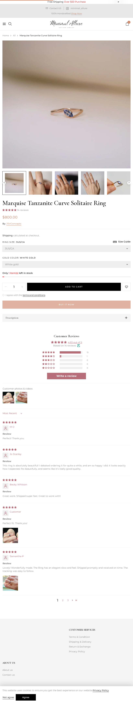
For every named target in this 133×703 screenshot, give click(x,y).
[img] (10, 422)
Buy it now (66, 304)
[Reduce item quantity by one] (6, 287)
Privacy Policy (77, 651)
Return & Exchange (80, 646)
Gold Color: (19, 258)
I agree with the (25, 295)
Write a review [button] (66, 375)
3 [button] (68, 600)
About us (7, 670)
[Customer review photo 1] (10, 535)
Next (129, 182)
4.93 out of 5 (75, 342)
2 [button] (62, 600)
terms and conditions (34, 295)
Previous (4, 182)
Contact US (55, 8)
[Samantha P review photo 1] (10, 583)
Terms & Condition (79, 636)
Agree (25, 697)
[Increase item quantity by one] (22, 287)
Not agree (8, 697)
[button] (9, 210)
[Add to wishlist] (126, 287)
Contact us (8, 674)
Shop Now (76, 13)
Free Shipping (67, 1)
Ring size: (13, 242)
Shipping (7, 235)
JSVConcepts (13, 223)
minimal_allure (79, 8)
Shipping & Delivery (80, 641)
